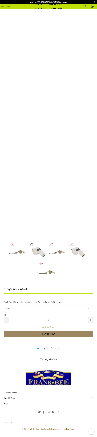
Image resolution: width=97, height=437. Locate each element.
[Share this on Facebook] (45, 348)
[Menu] (1, 6)
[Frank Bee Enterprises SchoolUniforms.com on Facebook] (44, 412)
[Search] (85, 6)
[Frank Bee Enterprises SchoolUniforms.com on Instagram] (48, 412)
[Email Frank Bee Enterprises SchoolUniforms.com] (57, 412)
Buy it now (48, 334)
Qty (5, 315)
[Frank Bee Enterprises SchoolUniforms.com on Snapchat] (53, 412)
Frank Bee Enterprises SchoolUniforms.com (48, 6)
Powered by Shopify (67, 429)
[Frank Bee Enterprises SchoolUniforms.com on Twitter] (39, 412)
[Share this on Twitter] (38, 348)
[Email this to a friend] (58, 348)
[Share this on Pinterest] (51, 348)
